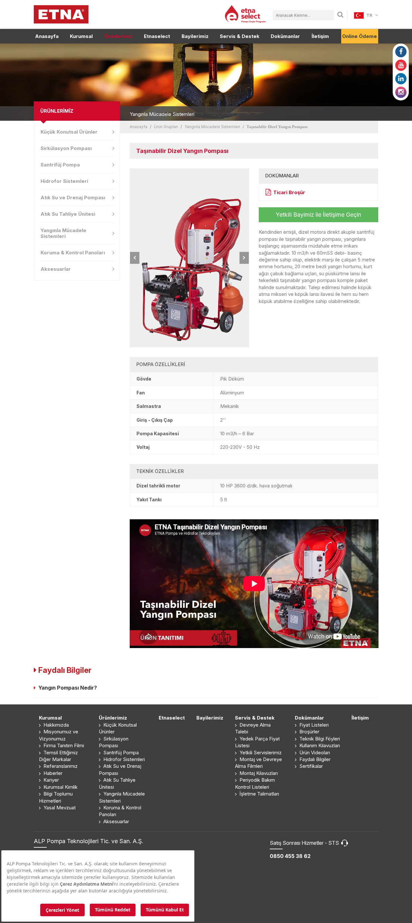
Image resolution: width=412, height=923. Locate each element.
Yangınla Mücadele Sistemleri (63, 233)
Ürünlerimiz (118, 36)
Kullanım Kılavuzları (319, 745)
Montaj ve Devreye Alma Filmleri (258, 762)
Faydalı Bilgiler (314, 759)
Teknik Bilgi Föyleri (319, 739)
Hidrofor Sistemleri (64, 181)
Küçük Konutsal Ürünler (69, 132)
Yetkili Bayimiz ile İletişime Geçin (318, 214)
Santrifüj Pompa (60, 165)
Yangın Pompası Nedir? (66, 687)
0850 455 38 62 (290, 856)
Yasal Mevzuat (59, 808)
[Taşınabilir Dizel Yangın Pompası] (189, 258)
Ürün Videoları (314, 752)
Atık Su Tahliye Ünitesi (68, 214)
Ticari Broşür (289, 192)
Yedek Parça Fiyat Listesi (257, 742)
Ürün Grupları (166, 126)
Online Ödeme (359, 36)
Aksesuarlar (56, 269)
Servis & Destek (239, 36)
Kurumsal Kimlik (60, 787)
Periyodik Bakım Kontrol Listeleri (255, 783)
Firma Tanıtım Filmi (63, 745)
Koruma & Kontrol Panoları (73, 253)
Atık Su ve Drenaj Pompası (73, 197)
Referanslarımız (60, 766)
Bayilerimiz (195, 36)
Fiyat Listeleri (313, 725)
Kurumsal (81, 36)
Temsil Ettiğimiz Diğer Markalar (58, 755)
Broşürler (308, 732)
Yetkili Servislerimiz (260, 752)
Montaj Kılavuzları (258, 773)
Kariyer (50, 780)
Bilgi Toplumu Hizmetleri (56, 797)
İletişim (320, 36)
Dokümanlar (285, 36)
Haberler (52, 773)
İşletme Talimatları (258, 794)
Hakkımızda (55, 725)
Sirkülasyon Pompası (66, 148)
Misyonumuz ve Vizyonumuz (58, 735)
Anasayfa (47, 36)
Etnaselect (157, 36)
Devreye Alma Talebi (253, 728)
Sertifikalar (310, 766)
